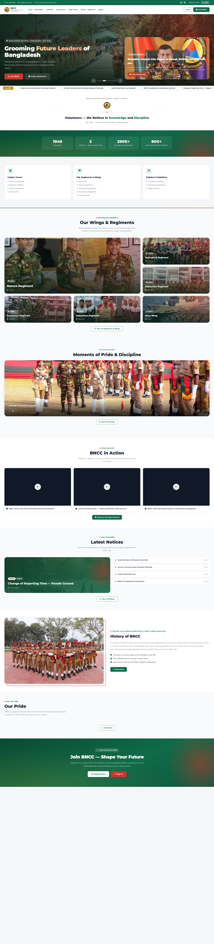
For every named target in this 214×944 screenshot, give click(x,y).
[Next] (120, 80)
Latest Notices (153, 188)
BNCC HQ (82, 181)
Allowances (14, 192)
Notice (83, 9)
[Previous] (93, 80)
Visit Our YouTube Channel (108, 517)
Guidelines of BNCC (156, 181)
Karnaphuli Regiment (87, 188)
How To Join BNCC (17, 181)
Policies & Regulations (157, 185)
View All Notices (108, 599)
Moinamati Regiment (87, 192)
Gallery (100, 9)
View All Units (84, 195)
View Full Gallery (108, 422)
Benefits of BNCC (17, 185)
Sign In (188, 9)
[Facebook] (181, 2)
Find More (108, 728)
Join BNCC (202, 10)
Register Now (100, 774)
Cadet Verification (38, 76)
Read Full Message (139, 74)
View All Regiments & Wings (108, 329)
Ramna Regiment (86, 185)
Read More (119, 669)
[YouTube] (184, 2)
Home (30, 9)
